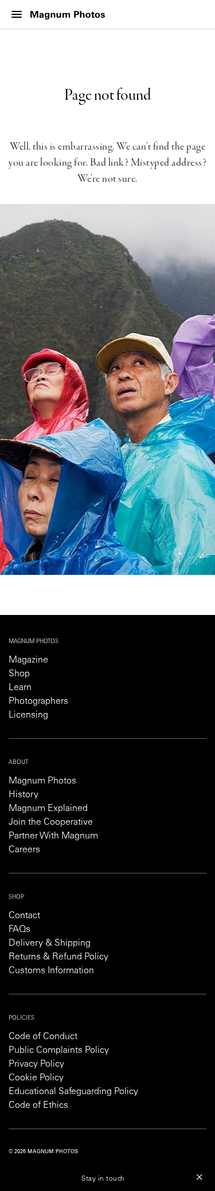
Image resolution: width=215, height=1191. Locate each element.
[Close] (200, 1177)
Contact (24, 915)
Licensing (28, 715)
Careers (24, 850)
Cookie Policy (36, 1078)
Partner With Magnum (53, 836)
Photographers (38, 701)
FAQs (19, 929)
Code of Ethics (38, 1105)
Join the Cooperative (51, 822)
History (23, 795)
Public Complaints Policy (59, 1050)
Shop (19, 674)
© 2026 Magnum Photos (43, 1151)
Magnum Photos (42, 781)
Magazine (28, 660)
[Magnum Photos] (67, 14)
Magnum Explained (48, 808)
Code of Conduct (43, 1036)
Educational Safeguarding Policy (73, 1091)
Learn (20, 687)
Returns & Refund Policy (58, 957)
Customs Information (51, 970)
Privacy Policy (36, 1064)
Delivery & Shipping (50, 943)
